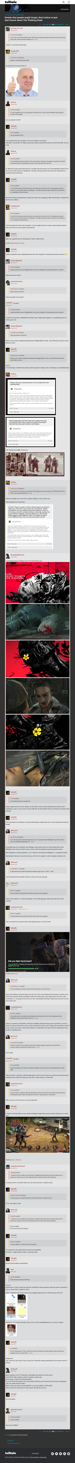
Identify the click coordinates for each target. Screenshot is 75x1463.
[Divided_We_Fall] (8, 29)
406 (53, 24)
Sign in (7, 1435)
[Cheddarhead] (8, 207)
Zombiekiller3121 (15, 868)
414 (67, 24)
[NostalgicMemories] (8, 556)
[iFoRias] (8, 375)
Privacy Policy (43, 1457)
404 (47, 24)
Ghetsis (13, 102)
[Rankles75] (8, 884)
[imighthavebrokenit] (8, 1167)
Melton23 (14, 830)
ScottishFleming (16, 281)
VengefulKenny (14, 837)
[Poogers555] (8, 52)
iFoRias (13, 374)
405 (50, 24)
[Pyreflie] (9, 303)
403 (44, 24)
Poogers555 (13, 35)
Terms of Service (34, 1457)
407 (56, 24)
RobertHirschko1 (16, 1409)
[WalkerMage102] (8, 261)
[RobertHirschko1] (8, 1410)
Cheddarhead (15, 206)
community (35, 1453)
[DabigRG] (8, 127)
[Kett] (8, 1270)
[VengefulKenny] (8, 1008)
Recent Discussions (13, 1443)
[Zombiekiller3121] (8, 908)
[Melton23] (8, 831)
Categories (64, 9)
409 (62, 24)
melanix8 (14, 1369)
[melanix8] (8, 1370)
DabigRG (12, 109)
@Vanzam (14, 973)
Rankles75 (14, 883)
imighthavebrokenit (18, 1166)
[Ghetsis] (8, 103)
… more (36, 39)
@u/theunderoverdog (17, 243)
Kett (12, 1269)
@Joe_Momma (16, 1160)
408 (59, 24)
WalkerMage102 (16, 260)
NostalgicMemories (17, 555)
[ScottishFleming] (8, 282)
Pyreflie (16, 303)
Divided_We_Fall (17, 28)
